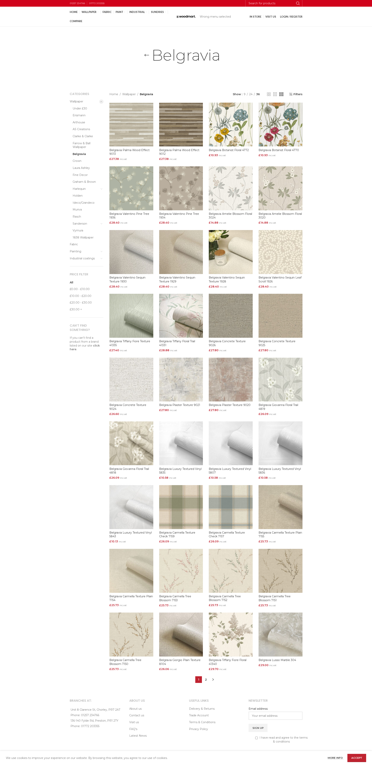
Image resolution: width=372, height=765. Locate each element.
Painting (75, 251)
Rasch (77, 216)
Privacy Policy (198, 729)
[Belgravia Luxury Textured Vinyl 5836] (280, 443)
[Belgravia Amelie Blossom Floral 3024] (231, 188)
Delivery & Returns (202, 708)
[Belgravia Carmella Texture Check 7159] (181, 507)
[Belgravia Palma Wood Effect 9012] (181, 125)
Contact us (136, 715)
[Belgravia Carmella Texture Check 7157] (231, 507)
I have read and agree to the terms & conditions (283, 739)
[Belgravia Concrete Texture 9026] (231, 316)
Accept (356, 757)
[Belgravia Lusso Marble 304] (280, 635)
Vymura (78, 230)
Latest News (138, 735)
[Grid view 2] (269, 94)
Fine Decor (80, 175)
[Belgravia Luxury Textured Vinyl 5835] (181, 443)
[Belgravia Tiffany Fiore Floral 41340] (231, 635)
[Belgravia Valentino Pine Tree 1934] (181, 188)
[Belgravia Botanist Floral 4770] (280, 125)
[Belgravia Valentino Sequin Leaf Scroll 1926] (280, 252)
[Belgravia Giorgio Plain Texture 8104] (181, 635)
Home (113, 94)
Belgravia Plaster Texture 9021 (179, 405)
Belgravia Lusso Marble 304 (277, 660)
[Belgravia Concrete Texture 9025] (280, 316)
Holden (78, 195)
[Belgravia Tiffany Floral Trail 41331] (181, 316)
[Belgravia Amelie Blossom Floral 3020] (280, 188)
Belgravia (79, 154)
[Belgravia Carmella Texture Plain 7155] (280, 507)
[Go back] (147, 55)
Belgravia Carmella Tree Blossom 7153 (175, 598)
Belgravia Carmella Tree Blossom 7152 (225, 598)
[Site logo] (186, 16)
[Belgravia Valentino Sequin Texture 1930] (131, 252)
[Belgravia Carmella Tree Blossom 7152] (231, 571)
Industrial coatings (82, 258)
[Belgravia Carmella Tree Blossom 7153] (181, 571)
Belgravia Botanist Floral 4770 (279, 150)
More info (335, 757)
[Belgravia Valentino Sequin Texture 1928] (231, 252)
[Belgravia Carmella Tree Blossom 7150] (131, 635)
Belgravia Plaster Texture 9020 (230, 405)
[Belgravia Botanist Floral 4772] (231, 125)
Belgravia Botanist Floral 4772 (229, 150)
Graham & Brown (84, 182)
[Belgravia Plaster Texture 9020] (231, 380)
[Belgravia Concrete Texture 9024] (131, 380)
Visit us (134, 722)
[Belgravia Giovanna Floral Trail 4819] (280, 380)
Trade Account (199, 715)
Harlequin (79, 189)
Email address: (258, 708)
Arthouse (79, 122)
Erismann (79, 115)
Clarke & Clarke (83, 136)
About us (135, 708)
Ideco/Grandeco (84, 202)
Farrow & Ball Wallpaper (81, 145)
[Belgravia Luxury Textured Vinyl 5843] (131, 507)
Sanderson (80, 223)
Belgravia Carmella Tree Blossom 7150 (125, 662)
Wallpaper (76, 101)
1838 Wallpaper (83, 237)
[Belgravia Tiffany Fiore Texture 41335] (131, 316)
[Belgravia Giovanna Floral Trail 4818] (131, 443)
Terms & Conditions (202, 722)
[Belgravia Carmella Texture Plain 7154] (131, 571)
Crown (77, 161)
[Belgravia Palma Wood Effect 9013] (131, 125)
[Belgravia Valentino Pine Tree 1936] (131, 188)
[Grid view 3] (275, 94)
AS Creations (81, 129)
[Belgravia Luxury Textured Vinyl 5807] (231, 443)
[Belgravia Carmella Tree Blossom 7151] (280, 571)
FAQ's (133, 729)
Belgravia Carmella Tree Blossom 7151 (275, 598)
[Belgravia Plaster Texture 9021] (181, 380)
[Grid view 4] (281, 94)
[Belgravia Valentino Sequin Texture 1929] (181, 252)
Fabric (74, 244)
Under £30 (80, 108)
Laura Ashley (81, 168)
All (71, 282)
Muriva (77, 209)
